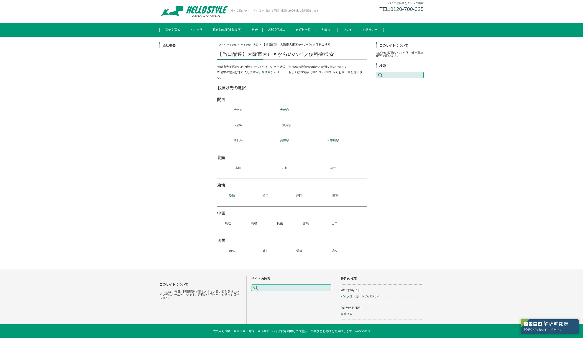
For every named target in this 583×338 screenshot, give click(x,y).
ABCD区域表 (276, 29)
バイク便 (196, 29)
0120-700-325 (407, 9)
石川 (285, 168)
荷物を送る (172, 29)
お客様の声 (370, 29)
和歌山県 (333, 140)
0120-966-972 (321, 72)
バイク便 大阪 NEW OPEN (359, 296)
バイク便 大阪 (249, 44)
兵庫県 (284, 140)
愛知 (232, 195)
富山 (238, 168)
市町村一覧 (303, 29)
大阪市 (238, 110)
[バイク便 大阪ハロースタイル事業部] (193, 11)
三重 (335, 195)
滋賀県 (286, 125)
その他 (347, 29)
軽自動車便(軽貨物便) (227, 29)
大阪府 (284, 110)
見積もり (327, 29)
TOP (219, 44)
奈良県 (238, 140)
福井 (333, 168)
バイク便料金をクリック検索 (406, 3)
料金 (255, 29)
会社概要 (347, 314)
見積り (266, 72)
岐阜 (265, 195)
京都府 (238, 125)
